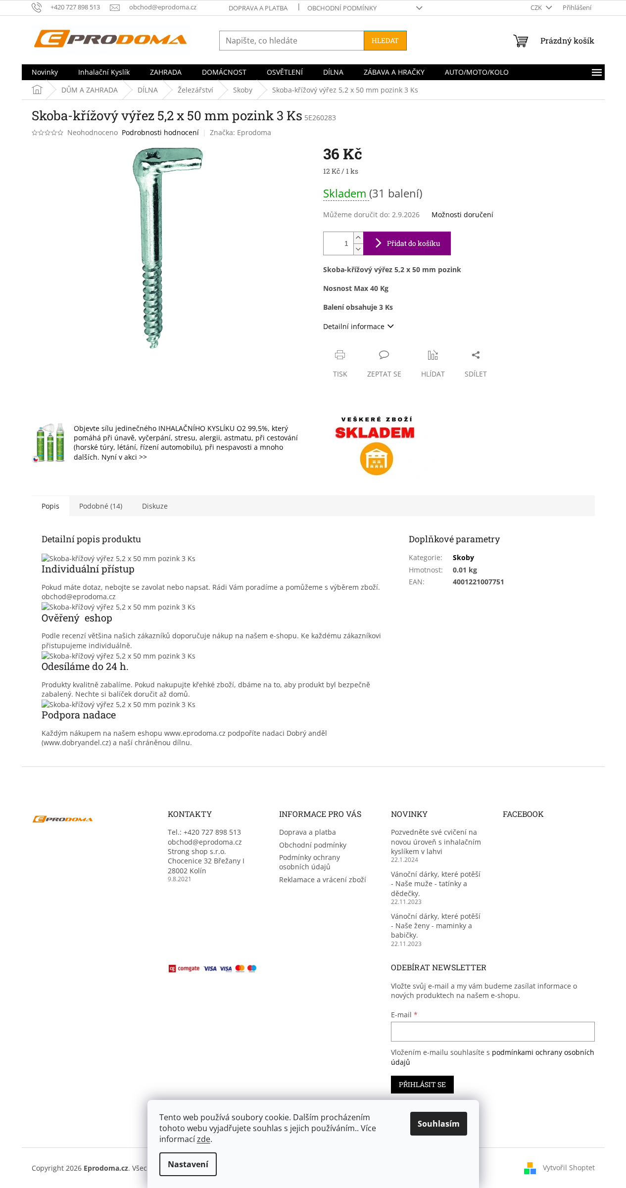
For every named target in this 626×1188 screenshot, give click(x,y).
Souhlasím (439, 1123)
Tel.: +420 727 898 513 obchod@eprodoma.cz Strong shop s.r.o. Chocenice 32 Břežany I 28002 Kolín (206, 851)
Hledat (385, 40)
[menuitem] (45, 72)
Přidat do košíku (413, 243)
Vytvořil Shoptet (569, 1167)
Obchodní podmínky (342, 7)
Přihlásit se (422, 1084)
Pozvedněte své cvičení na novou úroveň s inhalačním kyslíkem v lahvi (436, 841)
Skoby (463, 557)
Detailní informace (354, 326)
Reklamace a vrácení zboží (322, 879)
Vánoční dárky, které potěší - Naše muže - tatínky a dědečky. (436, 883)
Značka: (240, 132)
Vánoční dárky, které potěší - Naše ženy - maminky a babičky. (436, 925)
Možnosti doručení (462, 214)
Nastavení (188, 1164)
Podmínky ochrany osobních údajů (309, 862)
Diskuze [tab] (155, 506)
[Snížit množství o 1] (358, 249)
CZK (536, 7)
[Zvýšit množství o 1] (358, 237)
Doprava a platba (258, 7)
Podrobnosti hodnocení (160, 132)
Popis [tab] (50, 506)
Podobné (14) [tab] (100, 506)
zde (203, 1139)
